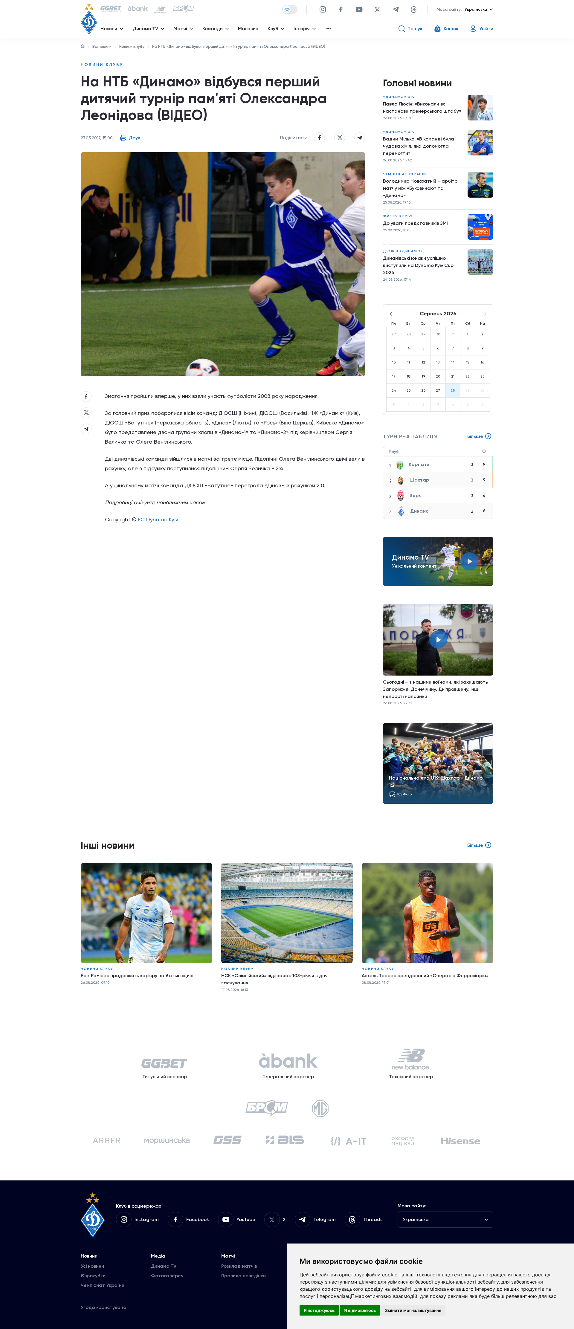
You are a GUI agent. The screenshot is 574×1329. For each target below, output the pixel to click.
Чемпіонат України (404, 174)
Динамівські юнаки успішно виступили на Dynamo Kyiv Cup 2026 (418, 265)
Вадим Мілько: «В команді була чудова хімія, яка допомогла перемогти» (418, 146)
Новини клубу (131, 46)
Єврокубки (93, 1275)
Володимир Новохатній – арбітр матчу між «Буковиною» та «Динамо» (420, 188)
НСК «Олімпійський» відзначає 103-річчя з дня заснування (274, 979)
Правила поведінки (243, 1275)
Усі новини (92, 1266)
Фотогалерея (167, 1275)
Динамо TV (163, 1266)
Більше (475, 436)
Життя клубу (398, 216)
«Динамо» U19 (399, 97)
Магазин (248, 28)
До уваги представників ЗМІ (415, 223)
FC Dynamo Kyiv (158, 519)
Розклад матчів (239, 1266)
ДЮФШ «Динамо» (403, 251)
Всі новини (102, 46)
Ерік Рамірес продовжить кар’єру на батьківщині (137, 975)
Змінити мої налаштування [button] (413, 1310)
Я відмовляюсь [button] (360, 1310)
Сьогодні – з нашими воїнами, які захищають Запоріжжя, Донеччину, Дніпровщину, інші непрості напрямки (435, 689)
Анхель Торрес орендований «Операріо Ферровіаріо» (425, 975)
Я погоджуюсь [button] (319, 1310)
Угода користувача (103, 1307)
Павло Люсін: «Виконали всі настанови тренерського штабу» (422, 107)
